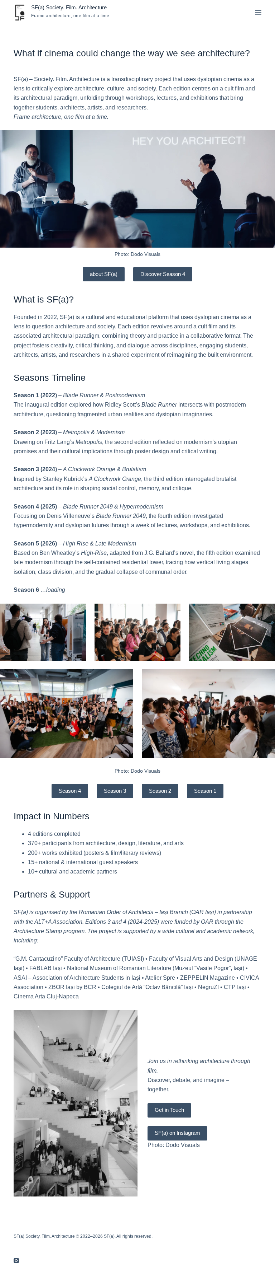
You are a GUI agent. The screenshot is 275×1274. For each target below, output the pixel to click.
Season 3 (115, 791)
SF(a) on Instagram (177, 1133)
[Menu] (258, 12)
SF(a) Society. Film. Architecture (69, 7)
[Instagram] (16, 1260)
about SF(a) (103, 274)
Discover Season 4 (162, 274)
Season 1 (205, 791)
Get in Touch (169, 1110)
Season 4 (70, 791)
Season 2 (160, 791)
